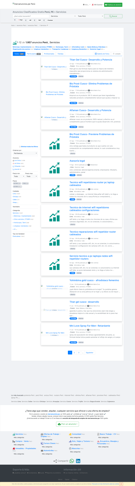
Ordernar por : (17, 150)
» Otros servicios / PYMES (23, 219)
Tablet (66, 479)
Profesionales (49, 54)
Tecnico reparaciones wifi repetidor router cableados (93, 233)
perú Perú (39, 395)
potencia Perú (29, 395)
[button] (97, 5)
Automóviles (50, 450)
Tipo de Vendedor (19, 234)
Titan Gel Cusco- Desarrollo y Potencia (91, 59)
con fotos (19, 160)
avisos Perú (48, 395)
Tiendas (60, 54)
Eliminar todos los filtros (29, 146)
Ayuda (42, 473)
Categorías (16, 210)
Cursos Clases (51, 443)
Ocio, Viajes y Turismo (82, 441)
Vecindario (16, 206)
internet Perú (69, 395)
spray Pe (14, 398)
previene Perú (102, 395)
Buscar (114, 16)
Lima (16, 193)
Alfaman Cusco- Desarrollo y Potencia (90, 110)
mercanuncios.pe (54, 414)
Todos (18, 54)
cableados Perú (114, 395)
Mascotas (77, 448)
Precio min (16, 173)
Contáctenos (32, 473)
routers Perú (58, 395)
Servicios (18, 213)
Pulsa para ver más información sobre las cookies (105, 484)
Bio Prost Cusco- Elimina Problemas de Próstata (91, 85)
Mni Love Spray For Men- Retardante (90, 325)
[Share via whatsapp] (71, 461)
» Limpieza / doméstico (22, 226)
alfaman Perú (91, 395)
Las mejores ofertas (71, 473)
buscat (17, 169)
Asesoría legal (77, 160)
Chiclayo (17, 196)
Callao (16, 199)
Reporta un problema (53, 473)
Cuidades (16, 191)
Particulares (33, 54)
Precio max (29, 173)
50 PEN (17, 186)
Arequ (15, 202)
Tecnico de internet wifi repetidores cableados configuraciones (89, 209)
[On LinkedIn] (78, 461)
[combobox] (63, 16)
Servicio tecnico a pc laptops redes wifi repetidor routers (91, 257)
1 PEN (25, 183)
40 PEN (17, 183)
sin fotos (18, 163)
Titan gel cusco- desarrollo (84, 301)
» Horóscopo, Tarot (21, 222)
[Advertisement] (67, 33)
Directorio (84, 473)
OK (121, 484)
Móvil (60, 479)
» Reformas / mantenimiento (24, 216)
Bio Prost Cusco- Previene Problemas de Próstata (92, 135)
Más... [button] (86, 5)
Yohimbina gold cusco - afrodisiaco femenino (94, 280)
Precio (15, 181)
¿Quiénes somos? (20, 473)
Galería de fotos (103, 54)
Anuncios (16, 158)
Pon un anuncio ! (69, 424)
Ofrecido (19, 166)
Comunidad (78, 434)
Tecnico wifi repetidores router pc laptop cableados (92, 184)
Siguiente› (90, 353)
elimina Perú (79, 395)
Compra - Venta (23, 441)
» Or (15, 229)
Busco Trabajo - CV (109, 434)
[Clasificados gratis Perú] (24, 4)
